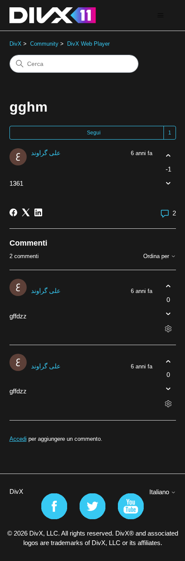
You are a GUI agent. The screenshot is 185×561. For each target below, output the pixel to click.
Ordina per (157, 256)
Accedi (18, 439)
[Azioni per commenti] (168, 328)
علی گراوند (46, 152)
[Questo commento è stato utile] (168, 286)
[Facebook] (13, 212)
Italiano (160, 492)
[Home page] (52, 15)
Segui (94, 133)
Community (44, 44)
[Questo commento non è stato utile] (168, 313)
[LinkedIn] (38, 212)
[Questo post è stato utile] (168, 155)
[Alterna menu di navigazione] (160, 15)
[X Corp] (26, 212)
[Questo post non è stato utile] (168, 182)
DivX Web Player (88, 44)
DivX (15, 44)
